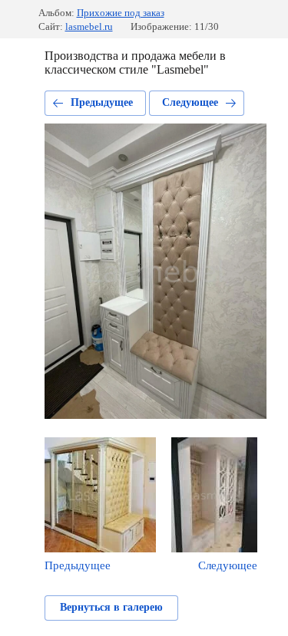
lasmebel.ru (89, 26)
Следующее (190, 102)
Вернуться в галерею (111, 607)
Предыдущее (102, 102)
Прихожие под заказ (120, 12)
